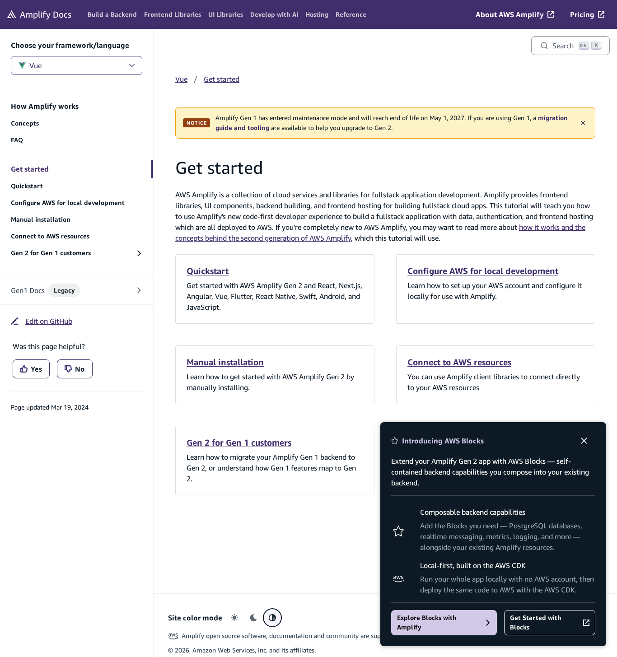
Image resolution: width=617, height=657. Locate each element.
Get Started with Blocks (535, 622)
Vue (35, 65)
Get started (221, 79)
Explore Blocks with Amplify (427, 622)
